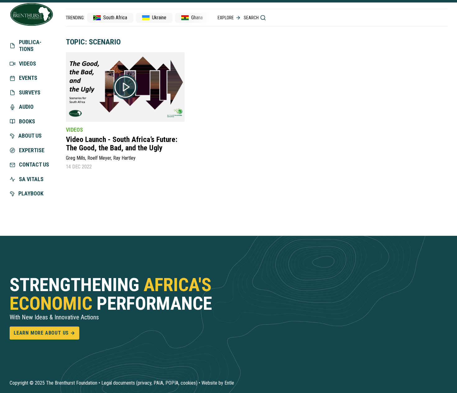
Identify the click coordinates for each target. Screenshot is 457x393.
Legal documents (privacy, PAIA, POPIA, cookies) (149, 383)
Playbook (31, 193)
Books (27, 121)
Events (28, 78)
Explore (226, 17)
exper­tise (31, 150)
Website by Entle (217, 383)
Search (251, 17)
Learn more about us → (44, 333)
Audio (26, 106)
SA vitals (31, 179)
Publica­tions (30, 46)
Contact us (34, 164)
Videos (27, 63)
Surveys (29, 92)
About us (30, 135)
